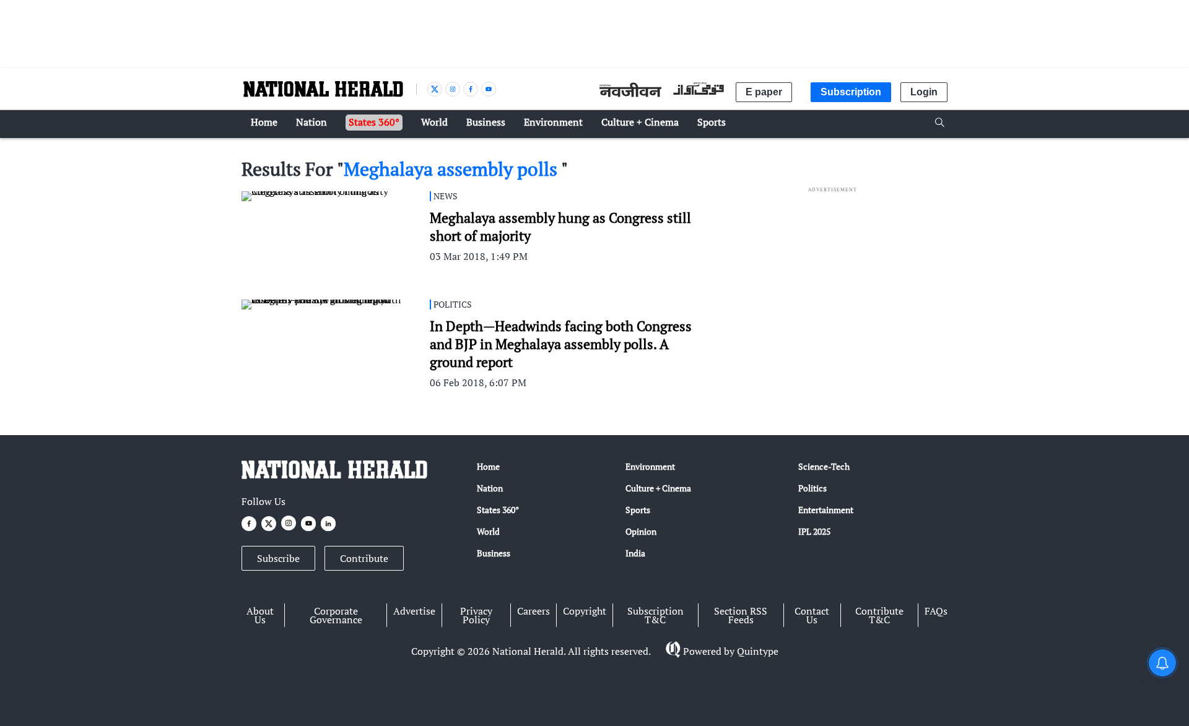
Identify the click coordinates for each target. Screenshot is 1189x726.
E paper (764, 92)
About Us (260, 615)
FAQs (936, 611)
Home (488, 466)
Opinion (640, 531)
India (635, 553)
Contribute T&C (879, 615)
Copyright (584, 611)
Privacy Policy (476, 615)
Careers (533, 611)
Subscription (851, 92)
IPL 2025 (814, 531)
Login (924, 92)
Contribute (364, 558)
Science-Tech (824, 466)
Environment (650, 466)
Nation (490, 488)
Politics (812, 488)
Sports (637, 510)
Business (493, 553)
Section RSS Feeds (740, 615)
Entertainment (825, 510)
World (488, 531)
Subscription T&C (655, 615)
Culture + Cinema (658, 488)
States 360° (498, 510)
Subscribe (278, 558)
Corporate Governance (336, 615)
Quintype (757, 651)
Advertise (414, 611)
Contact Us (812, 615)
